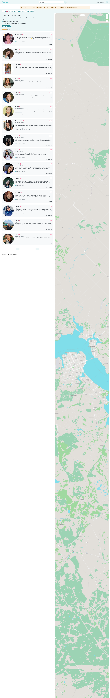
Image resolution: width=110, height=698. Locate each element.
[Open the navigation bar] (107, 2)
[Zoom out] (107, 18)
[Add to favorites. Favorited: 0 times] (51, 34)
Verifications (22, 11)
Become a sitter (100, 2)
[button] (80, 355)
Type (5, 11)
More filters (31, 11)
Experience (13, 11)
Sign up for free (6, 26)
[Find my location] (107, 21)
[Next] (37, 249)
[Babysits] (5, 2)
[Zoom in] (107, 15)
